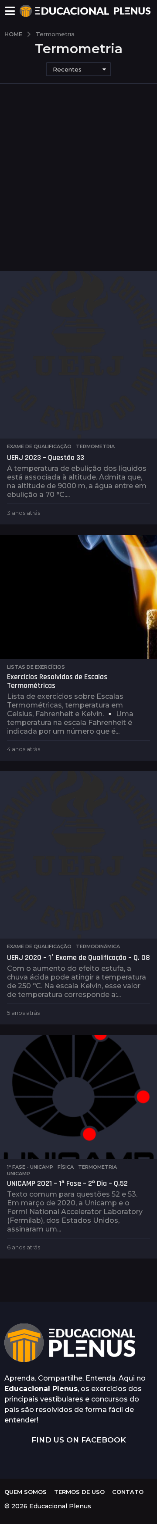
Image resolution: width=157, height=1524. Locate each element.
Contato (127, 1491)
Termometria (95, 446)
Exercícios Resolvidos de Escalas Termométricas (57, 681)
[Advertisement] (78, 188)
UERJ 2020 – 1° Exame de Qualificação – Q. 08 (78, 957)
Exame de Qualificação (39, 446)
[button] (9, 11)
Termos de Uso (79, 1491)
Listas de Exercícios (36, 667)
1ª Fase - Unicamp (30, 1167)
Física (66, 1167)
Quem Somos (25, 1491)
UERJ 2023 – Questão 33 (45, 457)
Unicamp (18, 1173)
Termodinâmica (98, 946)
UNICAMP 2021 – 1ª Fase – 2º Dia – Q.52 (67, 1183)
